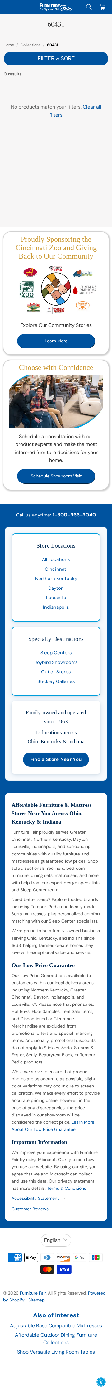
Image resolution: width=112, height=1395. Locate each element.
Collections (30, 44)
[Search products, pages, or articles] (89, 7)
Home (9, 44)
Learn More (56, 341)
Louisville (56, 597)
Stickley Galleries (56, 681)
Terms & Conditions (66, 1188)
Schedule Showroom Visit (56, 476)
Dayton (56, 588)
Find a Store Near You (56, 759)
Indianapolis (56, 607)
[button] (101, 1382)
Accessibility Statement (35, 1198)
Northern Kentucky (56, 578)
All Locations (56, 559)
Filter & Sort (56, 58)
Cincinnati (56, 569)
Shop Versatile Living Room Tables (56, 1352)
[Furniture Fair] (56, 7)
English (52, 1240)
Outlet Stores (56, 672)
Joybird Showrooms (56, 662)
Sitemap (36, 1300)
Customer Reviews (30, 1209)
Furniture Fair (33, 1293)
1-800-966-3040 (74, 514)
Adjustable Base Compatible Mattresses (56, 1325)
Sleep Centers (56, 653)
